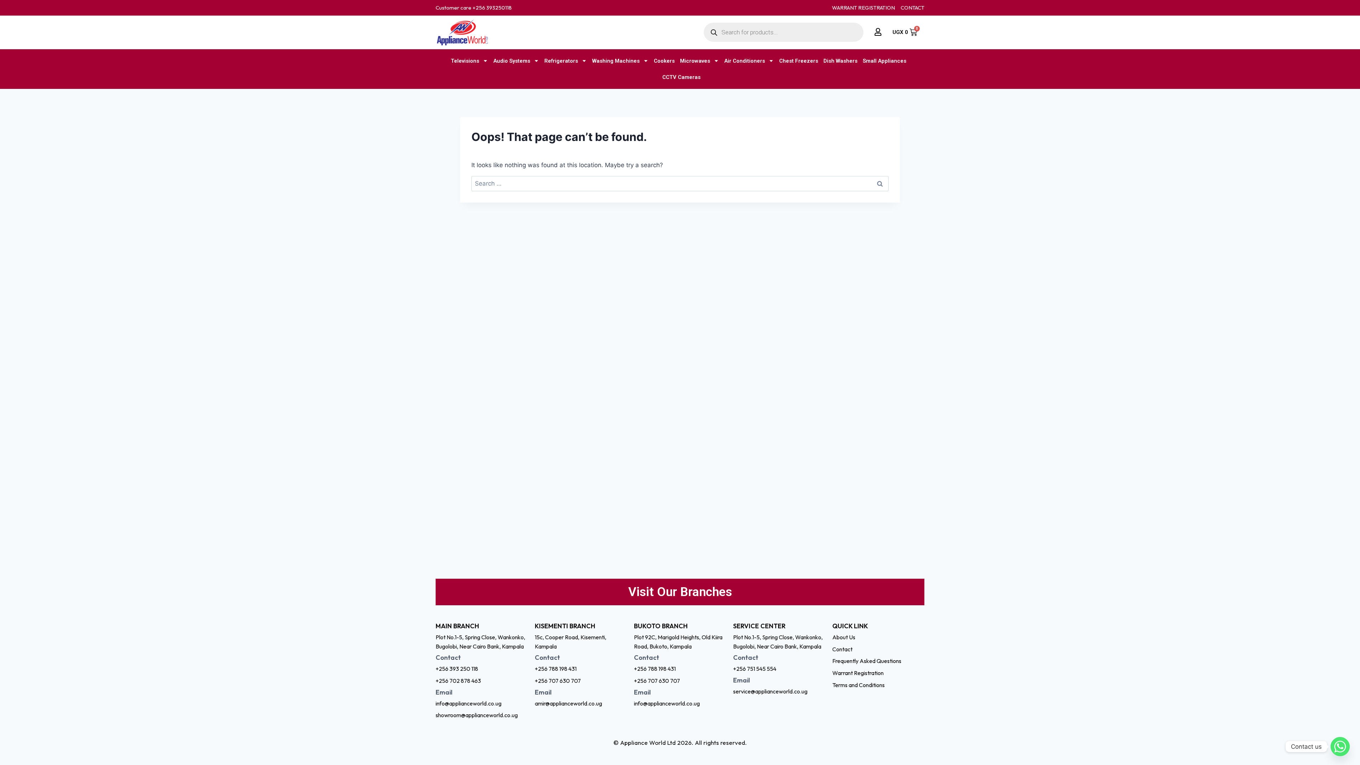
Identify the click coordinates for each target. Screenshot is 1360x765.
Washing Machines (616, 61)
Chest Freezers (798, 61)
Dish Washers (840, 61)
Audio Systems (511, 61)
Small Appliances (884, 61)
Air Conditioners (744, 61)
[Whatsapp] (1340, 746)
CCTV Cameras (681, 77)
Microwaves (695, 61)
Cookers (664, 61)
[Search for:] (680, 183)
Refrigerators (561, 61)
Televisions (465, 61)
